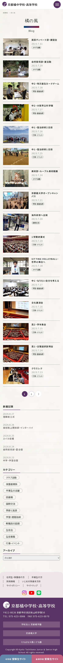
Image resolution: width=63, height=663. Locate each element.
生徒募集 (10, 536)
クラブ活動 (11, 477)
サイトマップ (32, 585)
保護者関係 (11, 484)
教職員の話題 (13, 523)
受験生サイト (15, 659)
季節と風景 (11, 510)
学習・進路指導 (13, 517)
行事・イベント (13, 543)
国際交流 (10, 503)
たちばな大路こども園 (31, 642)
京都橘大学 (31, 633)
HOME (5, 13)
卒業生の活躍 (13, 490)
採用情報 (10, 581)
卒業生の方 (37, 577)
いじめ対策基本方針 (31, 581)
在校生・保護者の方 (15, 577)
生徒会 (9, 530)
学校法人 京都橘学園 (31, 624)
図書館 (9, 497)
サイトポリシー (13, 585)
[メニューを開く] (57, 4)
